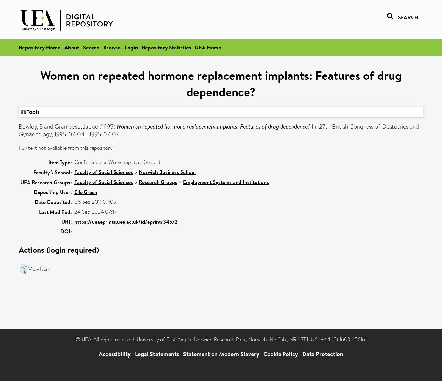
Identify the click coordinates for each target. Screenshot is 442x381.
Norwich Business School (167, 171)
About (71, 47)
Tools (33, 112)
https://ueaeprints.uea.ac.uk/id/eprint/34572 (126, 221)
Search (91, 47)
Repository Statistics (166, 47)
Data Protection (322, 354)
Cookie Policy (280, 354)
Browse (112, 47)
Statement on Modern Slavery (221, 354)
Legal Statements (157, 354)
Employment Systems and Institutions (226, 181)
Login (131, 47)
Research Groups (158, 181)
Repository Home (40, 47)
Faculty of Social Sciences (103, 171)
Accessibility (115, 354)
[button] (23, 269)
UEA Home (208, 47)
